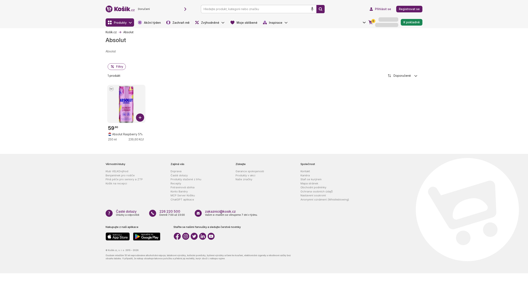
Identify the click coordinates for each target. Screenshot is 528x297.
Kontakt (305, 171)
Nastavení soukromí (313, 195)
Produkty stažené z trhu (186, 179)
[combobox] (402, 76)
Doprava (176, 171)
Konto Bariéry (179, 191)
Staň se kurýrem (311, 179)
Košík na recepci (116, 183)
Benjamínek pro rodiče (120, 175)
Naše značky (244, 179)
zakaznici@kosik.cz (220, 211)
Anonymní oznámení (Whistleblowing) (325, 199)
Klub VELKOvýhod (117, 171)
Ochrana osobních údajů (317, 191)
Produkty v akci (245, 175)
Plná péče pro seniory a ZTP (124, 179)
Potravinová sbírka (182, 187)
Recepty (176, 183)
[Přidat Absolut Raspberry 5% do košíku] (140, 117)
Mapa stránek (309, 183)
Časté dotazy (179, 175)
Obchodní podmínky (313, 187)
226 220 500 (169, 211)
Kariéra (305, 175)
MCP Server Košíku (183, 195)
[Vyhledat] (320, 9)
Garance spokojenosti (250, 171)
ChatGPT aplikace (182, 199)
